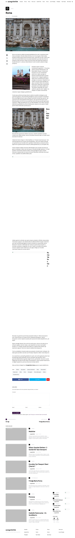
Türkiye (37, 529)
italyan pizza (15, 372)
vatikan (44, 372)
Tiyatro (37, 532)
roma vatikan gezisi (37, 372)
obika (21, 372)
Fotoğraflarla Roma (35, 481)
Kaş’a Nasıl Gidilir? (57, 505)
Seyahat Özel (26, 532)
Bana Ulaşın (49, 534)
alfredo (17, 369)
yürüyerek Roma (16, 374)
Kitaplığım (26, 534)
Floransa (32, 497)
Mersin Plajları (56, 494)
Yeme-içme (61, 529)
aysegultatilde (13, 2)
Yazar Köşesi (38, 534)
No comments (15, 16)
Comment (14, 392)
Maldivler (32, 432)
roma (25, 372)
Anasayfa (25, 529)
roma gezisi (30, 372)
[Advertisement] (61, 482)
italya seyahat (43, 369)
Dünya (48, 529)
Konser (48, 532)
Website (40, 407)
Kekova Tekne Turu (57, 511)
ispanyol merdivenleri (31, 369)
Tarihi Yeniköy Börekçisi (58, 500)
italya (38, 369)
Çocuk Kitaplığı (61, 532)
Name (13, 407)
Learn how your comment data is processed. (37, 414)
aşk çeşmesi (23, 369)
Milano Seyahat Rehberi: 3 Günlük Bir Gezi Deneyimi (38, 449)
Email (26, 407)
